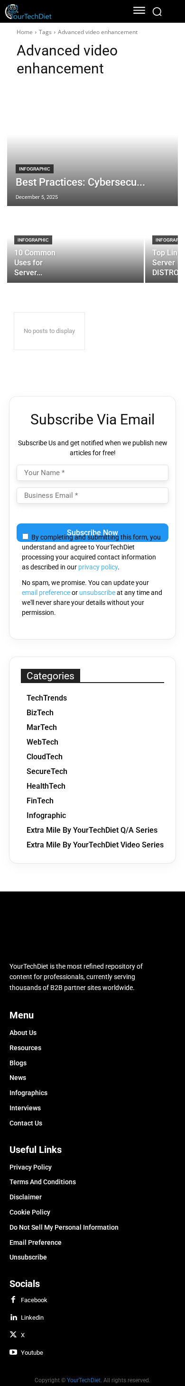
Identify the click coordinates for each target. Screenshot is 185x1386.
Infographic (34, 168)
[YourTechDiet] (60, 11)
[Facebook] (13, 1300)
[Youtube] (13, 1352)
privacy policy (98, 567)
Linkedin (32, 1317)
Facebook (34, 1300)
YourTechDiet (84, 1380)
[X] (13, 1335)
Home (25, 32)
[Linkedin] (13, 1317)
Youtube (32, 1352)
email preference (46, 592)
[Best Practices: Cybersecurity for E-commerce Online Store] (92, 146)
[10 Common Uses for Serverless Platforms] (75, 244)
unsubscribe (97, 592)
